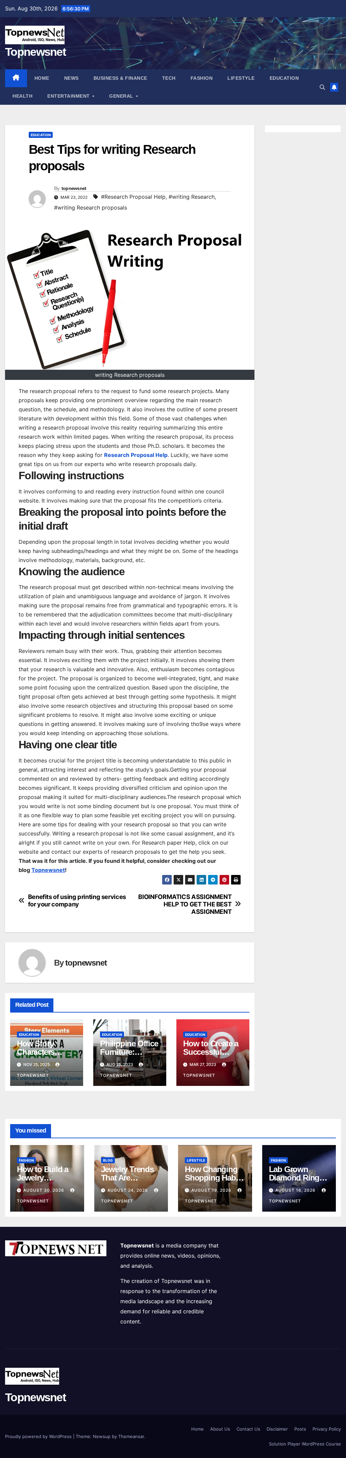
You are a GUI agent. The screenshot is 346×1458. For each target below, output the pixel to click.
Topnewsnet (35, 51)
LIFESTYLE (241, 78)
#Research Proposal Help (133, 196)
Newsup (101, 1436)
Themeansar (131, 1436)
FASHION (202, 78)
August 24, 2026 (128, 1190)
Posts (300, 1429)
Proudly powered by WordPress (39, 1436)
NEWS (71, 78)
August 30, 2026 (44, 1190)
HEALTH (22, 96)
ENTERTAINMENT (69, 96)
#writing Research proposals (90, 207)
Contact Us (248, 1429)
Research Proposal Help (136, 455)
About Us (220, 1429)
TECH (169, 78)
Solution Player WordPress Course (305, 1444)
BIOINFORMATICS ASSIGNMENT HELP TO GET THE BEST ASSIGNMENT (184, 904)
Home (41, 78)
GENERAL (122, 96)
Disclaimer (277, 1429)
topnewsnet (73, 188)
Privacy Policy (327, 1429)
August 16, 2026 (296, 1190)
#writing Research (192, 196)
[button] (322, 87)
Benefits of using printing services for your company (77, 900)
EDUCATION (284, 78)
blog (108, 1160)
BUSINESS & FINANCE (120, 78)
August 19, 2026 (212, 1190)
